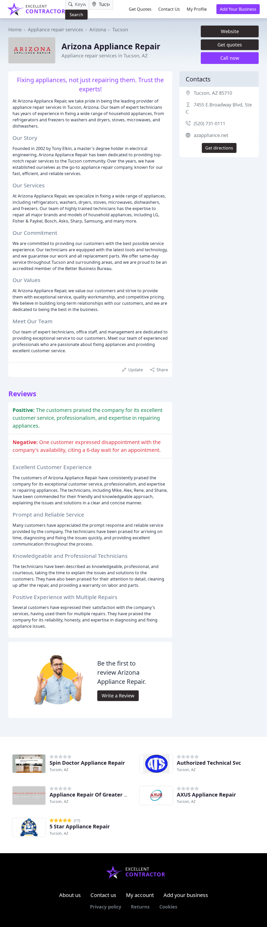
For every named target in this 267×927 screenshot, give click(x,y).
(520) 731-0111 (209, 123)
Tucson (120, 29)
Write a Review (118, 695)
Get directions (219, 148)
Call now (229, 58)
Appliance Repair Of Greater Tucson (96, 794)
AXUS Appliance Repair (206, 794)
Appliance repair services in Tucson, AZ (105, 55)
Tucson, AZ (59, 769)
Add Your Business (238, 9)
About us (70, 895)
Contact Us (169, 9)
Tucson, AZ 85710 (213, 93)
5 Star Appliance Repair (80, 826)
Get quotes (229, 44)
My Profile (197, 9)
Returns (140, 907)
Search (76, 14)
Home (15, 29)
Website (230, 31)
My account (140, 895)
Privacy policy (105, 907)
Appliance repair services (55, 29)
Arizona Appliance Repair (111, 46)
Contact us (103, 895)
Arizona (97, 29)
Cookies (168, 907)
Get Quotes (140, 9)
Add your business (185, 895)
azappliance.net (211, 135)
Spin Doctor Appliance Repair (87, 762)
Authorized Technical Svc (209, 762)
